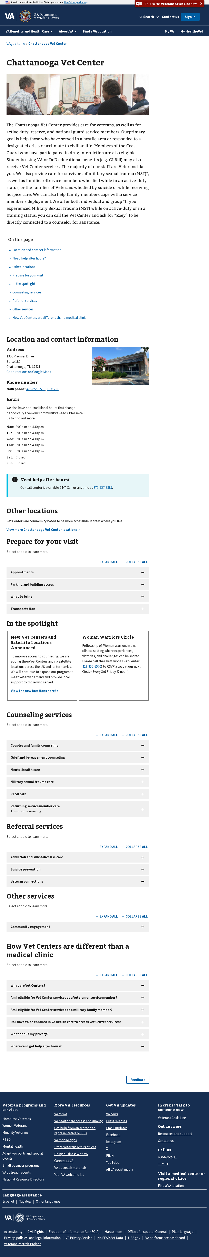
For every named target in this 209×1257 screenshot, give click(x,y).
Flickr (110, 1155)
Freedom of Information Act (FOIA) (74, 1231)
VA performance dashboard (165, 1238)
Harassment (113, 1231)
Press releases (116, 1121)
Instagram (113, 1141)
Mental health (12, 1146)
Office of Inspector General (147, 1231)
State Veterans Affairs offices (75, 1147)
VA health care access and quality (78, 1121)
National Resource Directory (23, 1179)
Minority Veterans (15, 1132)
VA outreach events (16, 1172)
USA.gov (134, 1238)
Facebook (113, 1134)
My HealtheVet (191, 31)
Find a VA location (171, 1185)
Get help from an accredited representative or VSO (75, 1130)
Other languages (48, 1201)
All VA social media (119, 1169)
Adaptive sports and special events (22, 1156)
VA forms (60, 1114)
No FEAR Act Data (110, 1238)
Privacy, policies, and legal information (32, 1238)
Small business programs (20, 1165)
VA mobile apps (65, 1140)
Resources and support (175, 1133)
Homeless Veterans (16, 1119)
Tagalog (25, 1201)
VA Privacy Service (79, 1238)
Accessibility (13, 1231)
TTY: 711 (164, 1164)
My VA (169, 31)
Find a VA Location (97, 31)
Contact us (170, 17)
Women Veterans (14, 1125)
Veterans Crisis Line (172, 1117)
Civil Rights (36, 1231)
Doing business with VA (71, 1154)
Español (8, 1201)
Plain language (182, 1231)
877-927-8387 (102, 487)
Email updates (116, 1128)
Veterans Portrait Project (22, 1244)
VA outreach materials (70, 1167)
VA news (112, 1114)
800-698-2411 (167, 1157)
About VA (66, 31)
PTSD (6, 1139)
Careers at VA (63, 1160)
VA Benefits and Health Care (27, 31)
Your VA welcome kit (69, 1174)
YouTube (112, 1162)
